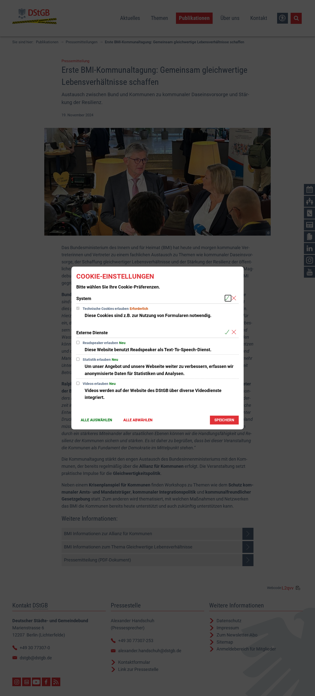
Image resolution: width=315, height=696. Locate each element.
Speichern (224, 420)
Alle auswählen (96, 420)
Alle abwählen (138, 420)
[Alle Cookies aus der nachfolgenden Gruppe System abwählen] (235, 298)
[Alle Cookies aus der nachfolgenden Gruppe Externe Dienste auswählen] (228, 332)
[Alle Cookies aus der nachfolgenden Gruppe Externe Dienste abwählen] (235, 332)
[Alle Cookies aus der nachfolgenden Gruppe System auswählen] (228, 298)
